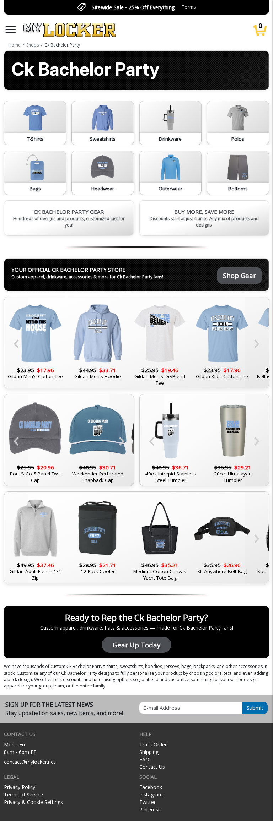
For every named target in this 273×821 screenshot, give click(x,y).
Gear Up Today (136, 644)
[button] (10, 30)
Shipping (149, 752)
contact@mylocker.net (29, 762)
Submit (255, 707)
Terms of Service (23, 794)
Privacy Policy (19, 787)
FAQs (145, 759)
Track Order (153, 744)
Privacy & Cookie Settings (33, 802)
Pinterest (149, 809)
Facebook (150, 787)
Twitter (147, 802)
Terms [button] (189, 7)
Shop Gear (239, 275)
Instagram (151, 794)
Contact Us (152, 766)
